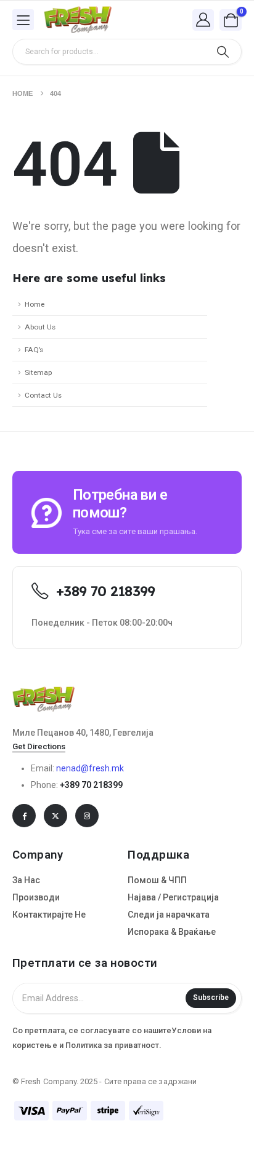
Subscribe (211, 997)
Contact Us (43, 395)
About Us (40, 327)
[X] (55, 815)
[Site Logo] (78, 19)
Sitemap (38, 372)
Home (34, 304)
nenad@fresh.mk (90, 768)
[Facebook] (24, 815)
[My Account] (203, 19)
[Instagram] (87, 815)
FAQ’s (34, 349)
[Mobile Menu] (23, 19)
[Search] (223, 51)
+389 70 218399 (91, 785)
